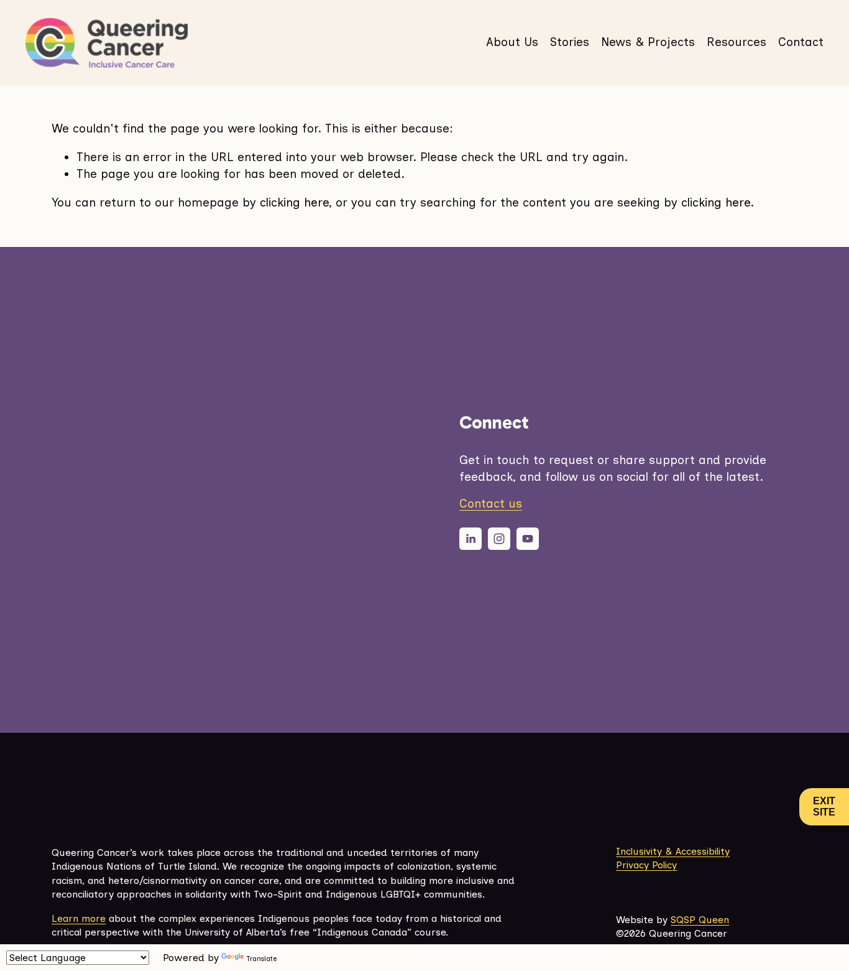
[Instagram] (499, 538)
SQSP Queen (700, 920)
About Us (512, 42)
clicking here (294, 202)
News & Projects (648, 42)
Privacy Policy (646, 865)
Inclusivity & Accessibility (673, 851)
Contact (801, 42)
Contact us (490, 503)
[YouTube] (527, 538)
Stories (569, 42)
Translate (261, 959)
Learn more (79, 918)
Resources (736, 42)
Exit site (824, 806)
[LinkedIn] (470, 538)
